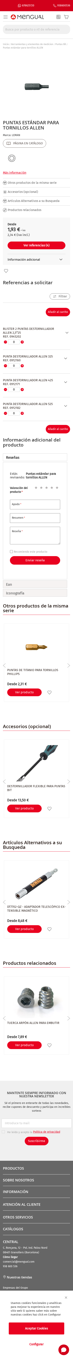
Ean (9, 584)
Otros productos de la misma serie (32, 183)
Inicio (6, 44)
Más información (14, 172)
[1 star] (35, 486)
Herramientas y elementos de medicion (32, 44)
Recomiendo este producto (30, 551)
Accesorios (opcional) (23, 192)
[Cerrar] (66, 1298)
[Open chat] (63, 1350)
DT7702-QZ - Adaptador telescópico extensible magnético (36, 908)
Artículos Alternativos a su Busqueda (34, 201)
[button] (6, 271)
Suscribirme (36, 1141)
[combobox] (36, 29)
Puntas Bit (60, 44)
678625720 (28, 5)
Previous (4, 665)
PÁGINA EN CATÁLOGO (28, 143)
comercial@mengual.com (18, 1261)
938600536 (63, 5)
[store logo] (27, 17)
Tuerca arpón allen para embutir (33, 1023)
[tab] (35, 457)
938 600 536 (10, 1266)
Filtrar (63, 296)
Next (68, 665)
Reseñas (12, 457)
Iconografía (15, 593)
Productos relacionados (24, 210)
